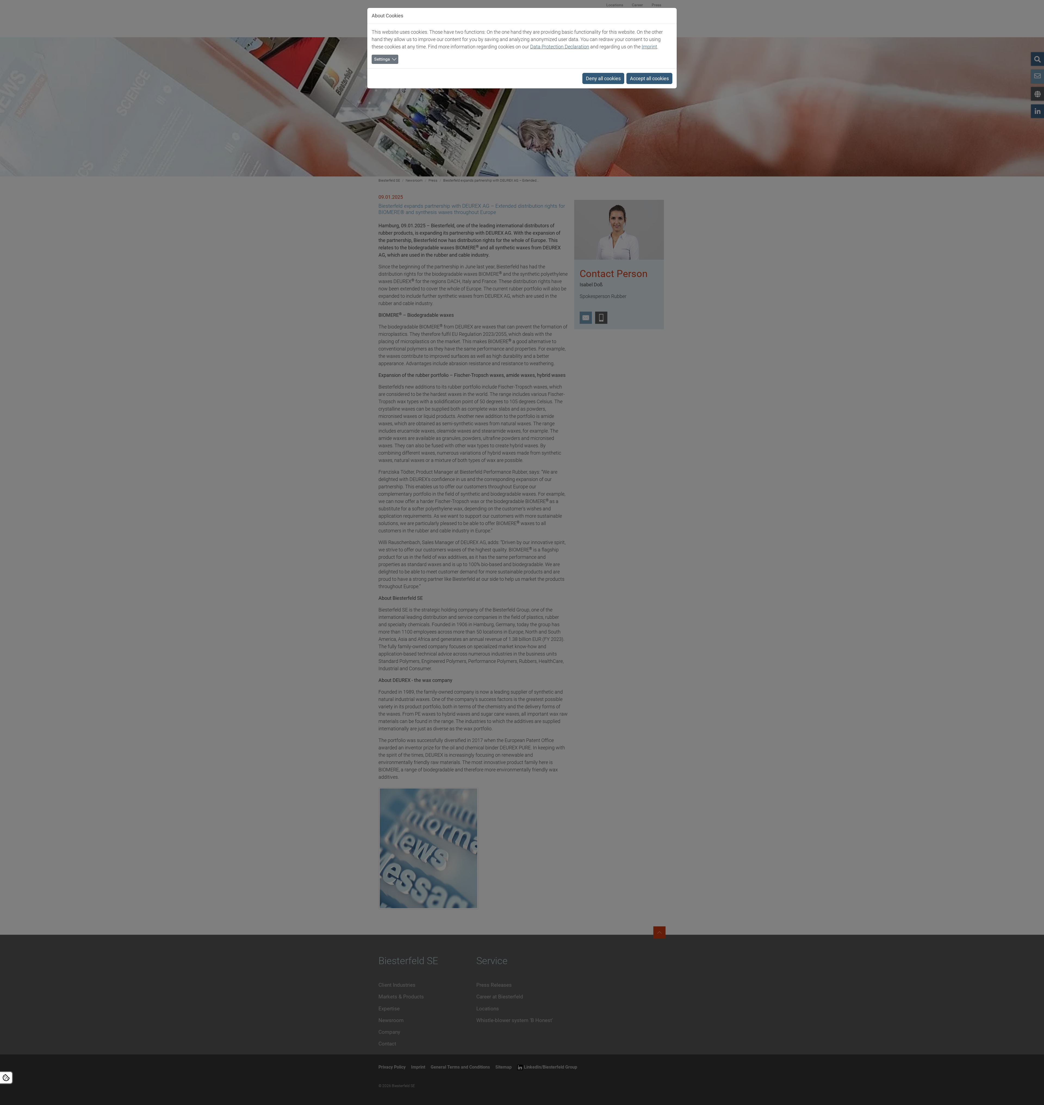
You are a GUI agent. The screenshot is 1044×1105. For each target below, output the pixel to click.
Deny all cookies (603, 78)
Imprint (649, 46)
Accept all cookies (649, 78)
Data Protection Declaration (559, 46)
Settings (382, 59)
